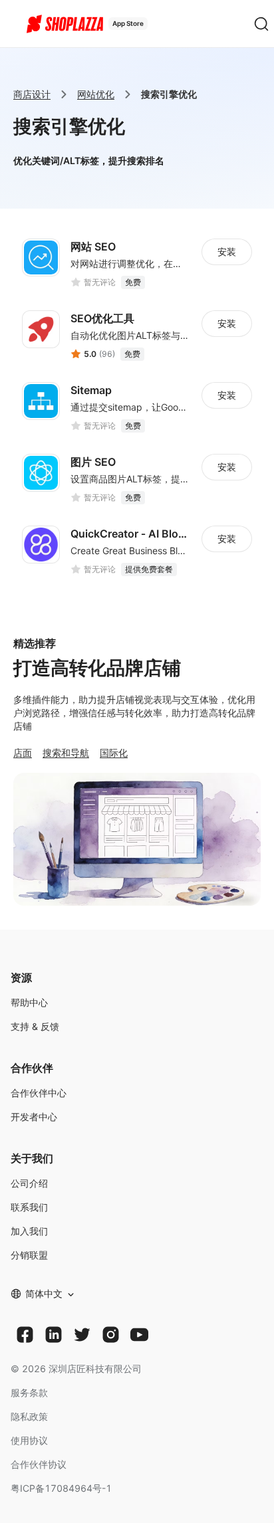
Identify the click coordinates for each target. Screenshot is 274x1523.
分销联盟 (29, 1255)
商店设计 (32, 94)
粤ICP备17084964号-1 (61, 1488)
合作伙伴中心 (39, 1092)
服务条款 (29, 1392)
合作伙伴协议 (39, 1464)
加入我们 (29, 1231)
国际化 (114, 752)
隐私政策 (29, 1416)
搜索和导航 (66, 752)
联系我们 (29, 1207)
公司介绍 (29, 1183)
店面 (22, 752)
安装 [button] (226, 251)
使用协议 (29, 1440)
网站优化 (95, 94)
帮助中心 (29, 1002)
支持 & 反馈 (35, 1026)
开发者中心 (34, 1116)
